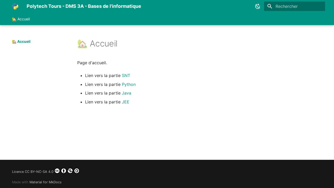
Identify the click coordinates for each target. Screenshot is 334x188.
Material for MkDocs (45, 182)
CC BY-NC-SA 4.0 (39, 172)
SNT (126, 75)
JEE (125, 101)
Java (126, 93)
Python (129, 84)
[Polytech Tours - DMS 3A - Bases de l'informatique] (15, 6)
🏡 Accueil (21, 19)
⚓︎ (124, 43)
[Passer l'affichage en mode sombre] (258, 6)
